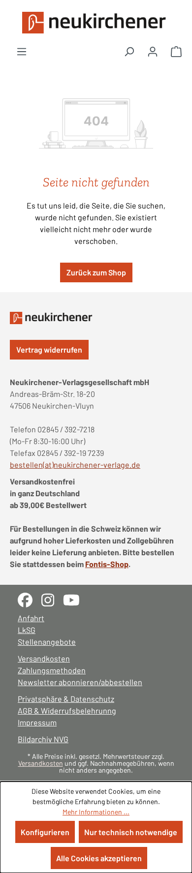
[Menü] (21, 51)
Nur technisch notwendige (130, 832)
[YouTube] (75, 598)
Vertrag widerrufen (49, 349)
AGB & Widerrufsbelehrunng (67, 710)
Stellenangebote (47, 641)
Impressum (37, 722)
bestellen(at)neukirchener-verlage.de (75, 464)
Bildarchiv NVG (43, 739)
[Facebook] (29, 598)
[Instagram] (52, 598)
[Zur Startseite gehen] (96, 22)
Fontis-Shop (106, 564)
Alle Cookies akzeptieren (99, 858)
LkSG (26, 629)
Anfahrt (31, 618)
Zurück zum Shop (96, 272)
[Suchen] (129, 51)
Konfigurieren (45, 832)
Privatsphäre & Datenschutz (66, 698)
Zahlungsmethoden (52, 670)
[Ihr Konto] (152, 51)
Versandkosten (44, 658)
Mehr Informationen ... (96, 812)
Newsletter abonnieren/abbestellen (80, 682)
